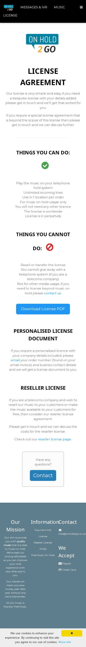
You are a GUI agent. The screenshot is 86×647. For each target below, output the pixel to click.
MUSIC (59, 7)
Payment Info (43, 530)
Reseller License (43, 542)
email (15, 360)
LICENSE (10, 15)
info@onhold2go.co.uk (72, 533)
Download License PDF (43, 309)
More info (64, 642)
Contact (43, 475)
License (43, 536)
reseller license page (54, 439)
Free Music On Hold (42, 555)
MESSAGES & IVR (33, 7)
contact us (52, 293)
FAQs (43, 548)
